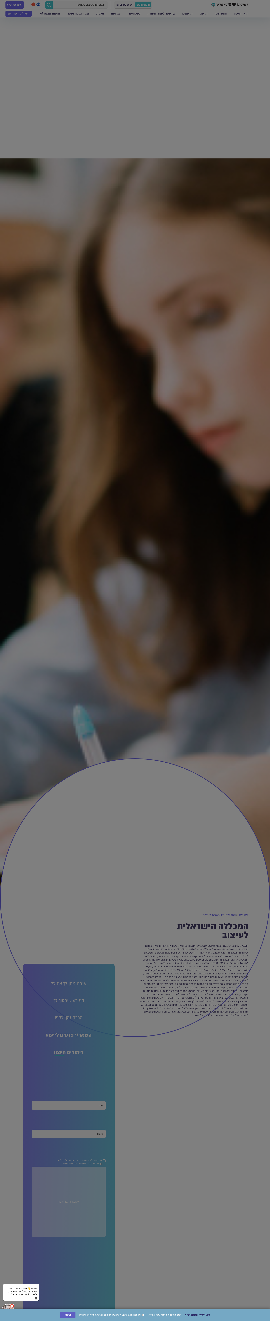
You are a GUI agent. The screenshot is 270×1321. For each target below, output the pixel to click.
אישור (68, 1314)
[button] (21, 1288)
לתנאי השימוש (120, 1315)
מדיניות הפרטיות (102, 1315)
